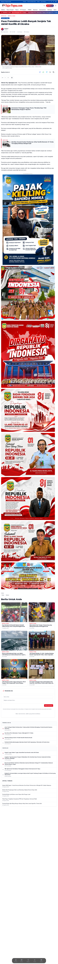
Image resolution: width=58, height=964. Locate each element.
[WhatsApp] (43, 72)
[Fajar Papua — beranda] (12, 5)
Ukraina (7, 595)
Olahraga (49, 9)
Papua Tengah (10, 9)
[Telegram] (46, 72)
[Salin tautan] (53, 72)
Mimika (3, 9)
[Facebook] (49, 2)
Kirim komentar (48, 705)
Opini (55, 9)
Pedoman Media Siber (31, 1)
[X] (51, 2)
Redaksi (24, 1)
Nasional (35, 9)
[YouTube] (56, 2)
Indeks (38, 1)
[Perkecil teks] (5, 77)
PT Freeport (23, 9)
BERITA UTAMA (11, 16)
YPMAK (29, 9)
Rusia (3, 595)
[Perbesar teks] (8, 77)
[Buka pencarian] (44, 5)
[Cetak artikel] (12, 77)
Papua (16, 9)
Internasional (42, 9)
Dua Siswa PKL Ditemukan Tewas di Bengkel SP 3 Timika (36, 12)
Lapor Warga (43, 1)
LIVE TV (49, 5)
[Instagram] (54, 2)
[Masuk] (55, 5)
